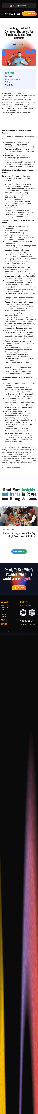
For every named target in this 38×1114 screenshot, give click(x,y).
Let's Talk (30, 14)
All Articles (9, 85)
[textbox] (19, 6)
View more (18, 551)
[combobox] (19, 5)
